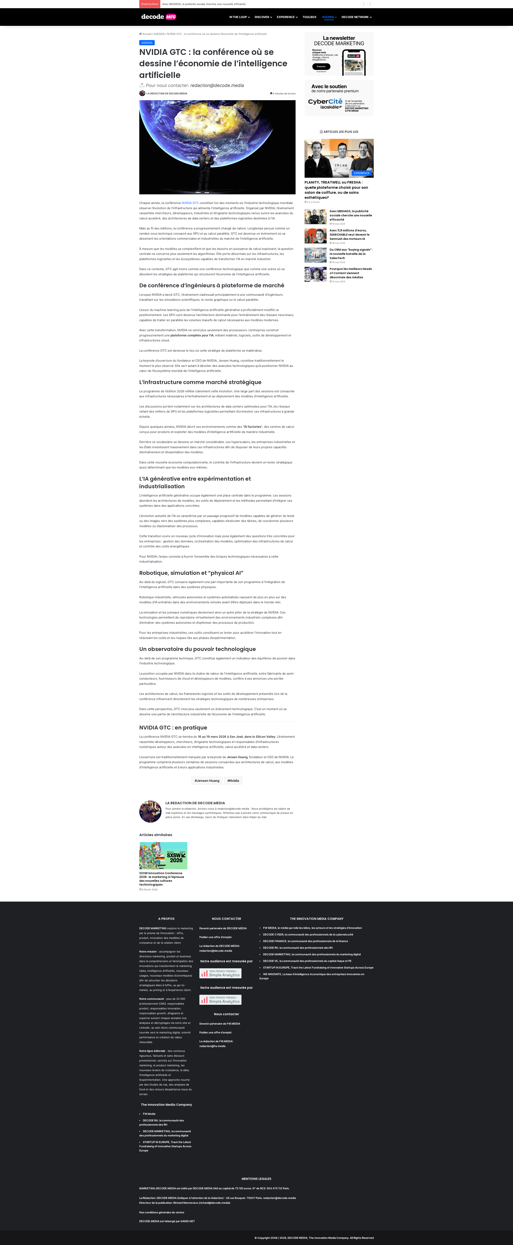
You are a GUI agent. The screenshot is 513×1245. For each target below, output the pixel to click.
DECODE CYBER (273, 934)
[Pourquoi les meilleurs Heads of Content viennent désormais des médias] (316, 274)
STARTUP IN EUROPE (156, 1142)
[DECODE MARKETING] (159, 17)
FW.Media (149, 1113)
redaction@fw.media (212, 1046)
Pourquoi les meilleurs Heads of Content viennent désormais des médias (351, 273)
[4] (339, 74)
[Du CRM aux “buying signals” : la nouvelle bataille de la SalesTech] (316, 255)
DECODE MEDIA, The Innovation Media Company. (318, 1237)
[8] (339, 115)
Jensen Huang (208, 781)
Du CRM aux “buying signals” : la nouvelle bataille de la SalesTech (351, 254)
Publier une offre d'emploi (215, 937)
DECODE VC (270, 961)
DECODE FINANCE (274, 941)
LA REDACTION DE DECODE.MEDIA (166, 93)
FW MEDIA (269, 927)
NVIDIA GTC (190, 203)
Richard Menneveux (185, 1202)
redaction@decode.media (217, 85)
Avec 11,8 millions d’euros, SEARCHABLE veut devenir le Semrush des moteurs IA (350, 234)
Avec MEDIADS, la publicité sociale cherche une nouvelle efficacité (351, 215)
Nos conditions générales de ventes (161, 1212)
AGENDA (328, 17)
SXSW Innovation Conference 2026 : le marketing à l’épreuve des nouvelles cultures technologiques (161, 879)
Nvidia (234, 781)
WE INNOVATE (272, 974)
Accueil (146, 33)
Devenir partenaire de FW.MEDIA (219, 1023)
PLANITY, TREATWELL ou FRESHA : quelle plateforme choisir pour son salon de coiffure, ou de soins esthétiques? (336, 190)
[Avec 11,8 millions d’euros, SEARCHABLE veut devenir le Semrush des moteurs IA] (316, 235)
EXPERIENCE (286, 17)
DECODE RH (150, 1120)
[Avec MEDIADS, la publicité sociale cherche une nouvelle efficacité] (316, 216)
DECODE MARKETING (156, 1131)
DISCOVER (262, 17)
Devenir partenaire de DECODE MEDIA (223, 928)
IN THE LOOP (238, 17)
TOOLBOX (309, 17)
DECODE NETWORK (355, 17)
